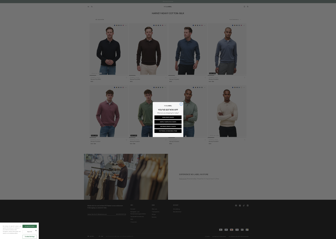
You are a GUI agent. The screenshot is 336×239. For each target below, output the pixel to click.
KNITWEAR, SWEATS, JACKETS (168, 126)
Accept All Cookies (29, 226)
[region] (19, 231)
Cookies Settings (29, 236)
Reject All (29, 231)
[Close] (36, 230)
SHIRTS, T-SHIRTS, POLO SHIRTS (168, 122)
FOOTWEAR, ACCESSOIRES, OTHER (168, 131)
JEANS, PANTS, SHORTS (168, 117)
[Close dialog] (181, 104)
